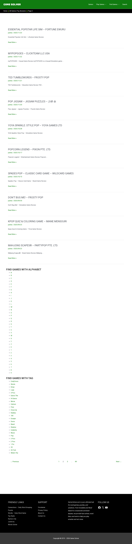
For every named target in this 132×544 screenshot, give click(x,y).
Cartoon (13, 404)
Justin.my (11, 522)
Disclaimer (41, 507)
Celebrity (14, 430)
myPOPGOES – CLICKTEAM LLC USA (29, 53)
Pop (12, 436)
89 (76, 461)
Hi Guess (14, 398)
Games (90, 4)
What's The (14, 453)
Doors (13, 421)
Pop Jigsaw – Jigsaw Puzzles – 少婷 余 (32, 101)
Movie (13, 401)
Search (124, 4)
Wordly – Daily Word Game (17, 513)
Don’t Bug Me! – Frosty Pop (25, 197)
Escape (13, 418)
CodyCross (14, 381)
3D (12, 447)
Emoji (12, 387)
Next (118, 461)
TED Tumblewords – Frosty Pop (28, 77)
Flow (12, 407)
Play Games (100, 4)
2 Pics (13, 441)
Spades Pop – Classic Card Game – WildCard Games (41, 173)
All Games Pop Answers (17, 11)
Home (5, 11)
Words (13, 384)
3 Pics (13, 439)
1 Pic (12, 444)
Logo (12, 390)
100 (12, 416)
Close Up (14, 410)
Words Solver (12, 524)
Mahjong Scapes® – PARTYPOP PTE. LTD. (33, 245)
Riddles (13, 413)
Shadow (13, 427)
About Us (41, 513)
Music (13, 433)
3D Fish (13, 450)
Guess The (14, 396)
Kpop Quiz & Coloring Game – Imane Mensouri (37, 221)
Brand (13, 424)
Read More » (12, 42)
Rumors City (12, 519)
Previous (15, 461)
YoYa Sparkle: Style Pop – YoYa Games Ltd (35, 125)
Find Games (113, 4)
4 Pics (13, 393)
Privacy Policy (43, 510)
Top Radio (11, 516)
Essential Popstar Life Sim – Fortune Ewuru (36, 29)
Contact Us (41, 516)
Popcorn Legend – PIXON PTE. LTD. (29, 149)
